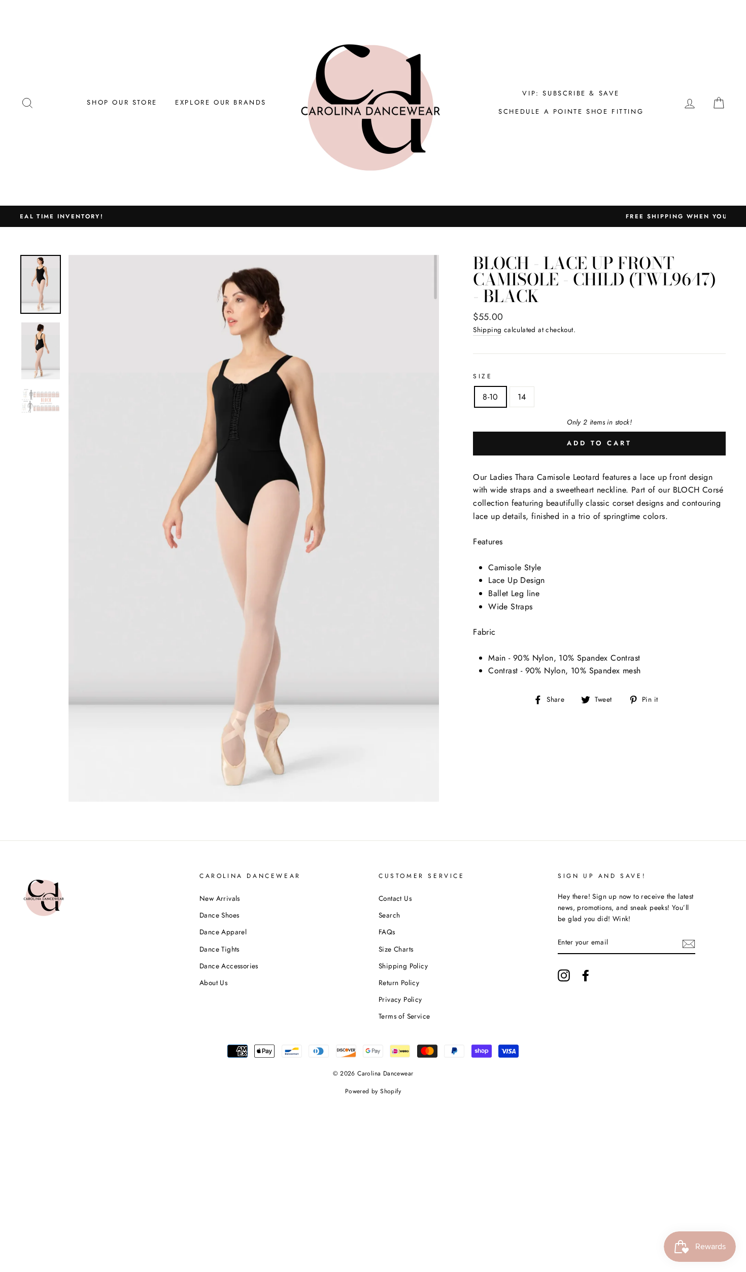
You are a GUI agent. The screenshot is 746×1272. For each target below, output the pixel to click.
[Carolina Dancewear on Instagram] (564, 975)
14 (522, 397)
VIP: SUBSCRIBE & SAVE (571, 93)
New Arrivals (219, 898)
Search (389, 915)
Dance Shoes (219, 915)
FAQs (387, 932)
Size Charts (396, 949)
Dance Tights (219, 949)
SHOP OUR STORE (122, 102)
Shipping (487, 329)
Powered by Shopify (373, 1091)
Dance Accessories (228, 966)
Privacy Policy (400, 999)
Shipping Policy (403, 966)
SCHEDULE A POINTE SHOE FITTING (570, 111)
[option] (373, 216)
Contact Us (395, 898)
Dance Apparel (223, 932)
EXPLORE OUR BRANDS (220, 102)
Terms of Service (404, 1016)
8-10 (490, 397)
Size (482, 376)
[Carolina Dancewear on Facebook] (586, 975)
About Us (213, 982)
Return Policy (399, 982)
